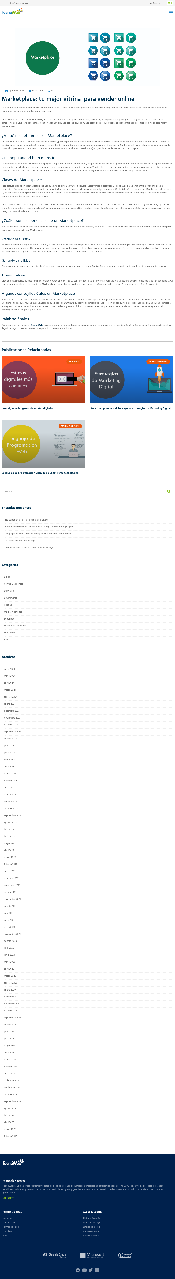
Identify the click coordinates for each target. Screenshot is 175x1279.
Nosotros (7, 1218)
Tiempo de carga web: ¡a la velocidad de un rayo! (29, 548)
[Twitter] (91, 1270)
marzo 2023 (10, 774)
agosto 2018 (10, 1108)
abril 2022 (9, 850)
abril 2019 (9, 1053)
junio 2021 (9, 920)
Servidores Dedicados (15, 626)
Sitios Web (37, 91)
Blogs (7, 577)
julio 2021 (9, 913)
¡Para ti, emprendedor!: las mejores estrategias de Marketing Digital (130, 408)
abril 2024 (9, 683)
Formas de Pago (11, 1227)
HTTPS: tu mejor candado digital (21, 541)
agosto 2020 (10, 941)
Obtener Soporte (91, 1218)
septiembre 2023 (12, 732)
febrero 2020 (10, 983)
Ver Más (7, 1198)
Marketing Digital (13, 612)
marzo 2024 (10, 690)
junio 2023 (9, 753)
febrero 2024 (10, 697)
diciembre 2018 (11, 1081)
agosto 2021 (10, 906)
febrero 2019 (10, 1067)
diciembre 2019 (11, 997)
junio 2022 (9, 836)
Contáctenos (9, 1223)
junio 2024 (9, 669)
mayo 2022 (9, 843)
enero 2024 (10, 704)
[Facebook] (78, 1270)
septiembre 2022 (12, 816)
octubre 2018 (11, 1094)
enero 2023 (10, 788)
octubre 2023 (11, 725)
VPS (6, 640)
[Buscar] (169, 492)
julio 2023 (9, 746)
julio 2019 (9, 1032)
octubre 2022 (11, 809)
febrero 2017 (10, 1136)
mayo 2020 (9, 962)
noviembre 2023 (12, 718)
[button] (171, 11)
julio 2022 (9, 829)
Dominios (9, 591)
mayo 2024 (9, 676)
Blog (5, 1236)
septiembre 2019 (12, 1018)
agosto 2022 (10, 822)
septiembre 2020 (12, 934)
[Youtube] (84, 1270)
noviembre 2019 (12, 1004)
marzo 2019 (10, 1060)
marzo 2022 (10, 857)
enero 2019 (9, 1074)
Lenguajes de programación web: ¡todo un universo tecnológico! (40, 473)
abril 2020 (9, 969)
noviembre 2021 (12, 885)
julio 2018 (9, 1115)
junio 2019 (9, 1039)
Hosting (8, 605)
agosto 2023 (10, 739)
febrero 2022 (10, 864)
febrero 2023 (10, 781)
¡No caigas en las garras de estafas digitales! (28, 408)
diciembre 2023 (12, 711)
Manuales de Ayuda (93, 1223)
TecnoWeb (37, 325)
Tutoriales (8, 1231)
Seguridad (9, 619)
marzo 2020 (10, 976)
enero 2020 (10, 990)
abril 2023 (9, 767)
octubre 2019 (10, 1011)
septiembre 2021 (12, 899)
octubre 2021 (10, 892)
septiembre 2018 (12, 1101)
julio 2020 (9, 948)
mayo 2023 (9, 760)
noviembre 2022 (12, 802)
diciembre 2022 (12, 795)
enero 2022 (10, 871)
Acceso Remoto (91, 1236)
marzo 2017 (9, 1129)
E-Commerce (10, 598)
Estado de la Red (91, 1227)
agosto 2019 (10, 1025)
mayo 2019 (9, 1046)
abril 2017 (9, 1122)
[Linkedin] (97, 1270)
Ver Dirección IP (91, 1231)
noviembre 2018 (12, 1088)
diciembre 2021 (11, 878)
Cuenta (156, 3)
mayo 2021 (9, 927)
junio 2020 (9, 955)
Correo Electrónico (13, 584)
